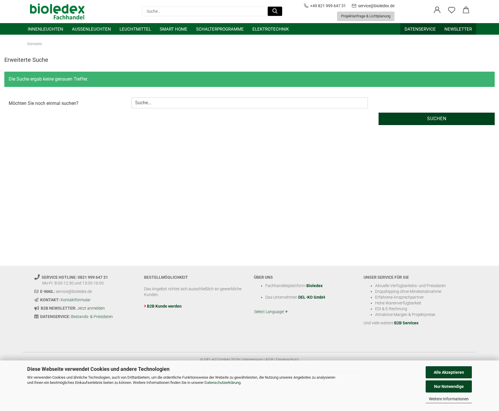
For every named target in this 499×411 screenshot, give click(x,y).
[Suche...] (275, 11)
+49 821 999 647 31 (328, 5)
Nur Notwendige (449, 386)
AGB (269, 359)
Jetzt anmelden (91, 308)
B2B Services (406, 323)
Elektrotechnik (270, 29)
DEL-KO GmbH (311, 297)
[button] (437, 10)
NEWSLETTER (458, 29)
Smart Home (173, 29)
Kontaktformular (76, 299)
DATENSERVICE (420, 29)
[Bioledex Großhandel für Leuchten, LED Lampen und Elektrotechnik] (59, 11)
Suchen (436, 118)
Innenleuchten (45, 29)
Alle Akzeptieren (449, 372)
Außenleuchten (91, 29)
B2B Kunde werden (164, 306)
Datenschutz (287, 359)
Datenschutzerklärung (222, 382)
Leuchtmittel (135, 29)
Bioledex (314, 285)
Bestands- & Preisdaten (92, 316)
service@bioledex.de (376, 5)
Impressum (253, 359)
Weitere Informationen (449, 399)
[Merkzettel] (451, 10)
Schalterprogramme (220, 29)
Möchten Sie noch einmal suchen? (44, 103)
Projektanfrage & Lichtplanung (365, 16)
